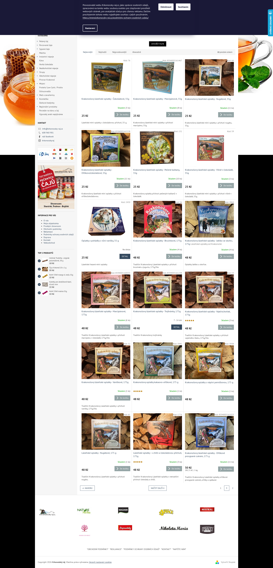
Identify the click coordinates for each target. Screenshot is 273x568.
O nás (46, 220)
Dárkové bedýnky (46, 103)
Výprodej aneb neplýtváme (51, 114)
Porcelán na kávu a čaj (49, 110)
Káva (41, 60)
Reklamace (48, 231)
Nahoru (88, 488)
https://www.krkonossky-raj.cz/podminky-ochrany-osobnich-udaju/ (116, 17)
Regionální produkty (48, 106)
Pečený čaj (43, 41)
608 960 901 (48, 132)
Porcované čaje (45, 45)
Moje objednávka (51, 223)
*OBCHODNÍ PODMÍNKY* (97, 549)
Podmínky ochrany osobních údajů (59, 234)
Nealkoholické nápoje (48, 68)
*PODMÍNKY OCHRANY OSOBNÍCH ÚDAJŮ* (141, 549)
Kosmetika (43, 99)
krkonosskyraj (48, 140)
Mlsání (42, 83)
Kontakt (47, 240)
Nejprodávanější (119, 52)
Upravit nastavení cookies (100, 562)
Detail (125, 256)
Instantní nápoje (46, 56)
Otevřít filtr (157, 44)
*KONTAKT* (166, 549)
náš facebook (48, 136)
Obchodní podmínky (52, 229)
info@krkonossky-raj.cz (52, 128)
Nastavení (90, 28)
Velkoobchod (49, 242)
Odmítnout (166, 6)
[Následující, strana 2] (226, 488)
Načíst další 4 (157, 488)
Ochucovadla (45, 91)
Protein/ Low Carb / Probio (51, 87)
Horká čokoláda (46, 64)
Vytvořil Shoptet (228, 562)
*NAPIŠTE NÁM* (179, 549)
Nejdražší (102, 52)
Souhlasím (183, 6)
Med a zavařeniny (47, 95)
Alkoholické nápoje (47, 76)
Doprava (47, 237)
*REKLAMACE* (116, 549)
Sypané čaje (44, 49)
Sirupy (42, 72)
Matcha (42, 53)
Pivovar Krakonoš (47, 79)
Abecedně (136, 52)
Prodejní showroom (52, 226)
